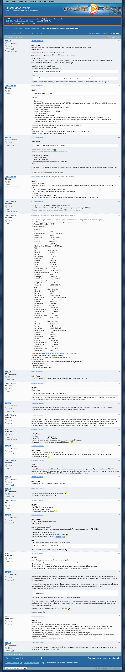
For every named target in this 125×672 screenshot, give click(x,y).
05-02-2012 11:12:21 (37, 477)
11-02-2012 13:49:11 (37, 515)
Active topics (98, 14)
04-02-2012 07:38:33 (37, 415)
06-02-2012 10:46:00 (37, 488)
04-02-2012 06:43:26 (37, 371)
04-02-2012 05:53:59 (37, 215)
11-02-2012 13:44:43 (37, 500)
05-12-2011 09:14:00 (37, 201)
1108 (12, 49)
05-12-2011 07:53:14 (37, 85)
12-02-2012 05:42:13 (37, 642)
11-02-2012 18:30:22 (37, 553)
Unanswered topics (112, 14)
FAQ (12, 23)
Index (14, 1)
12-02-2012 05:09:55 (37, 616)
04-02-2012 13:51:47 (37, 429)
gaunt (7, 429)
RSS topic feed (113, 37)
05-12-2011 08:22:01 (37, 176)
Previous (15, 33)
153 (12, 437)
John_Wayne (10, 86)
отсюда (51, 588)
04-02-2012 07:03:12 (37, 383)
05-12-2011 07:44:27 (37, 41)
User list (23, 1)
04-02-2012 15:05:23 (37, 446)
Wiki (7, 1)
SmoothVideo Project (17, 7)
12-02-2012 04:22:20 (37, 572)
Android (49, 19)
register (105, 33)
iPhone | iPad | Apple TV (29, 19)
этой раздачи (60, 537)
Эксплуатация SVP (31, 28)
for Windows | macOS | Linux (20, 21)
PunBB (101, 668)
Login (51, 1)
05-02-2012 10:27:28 (37, 460)
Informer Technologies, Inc (114, 668)
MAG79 (8, 41)
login (98, 33)
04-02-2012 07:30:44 (37, 403)
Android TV (58, 19)
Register (42, 1)
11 (11, 94)
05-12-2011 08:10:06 (37, 137)
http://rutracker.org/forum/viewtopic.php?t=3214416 (61, 353)
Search (33, 1)
